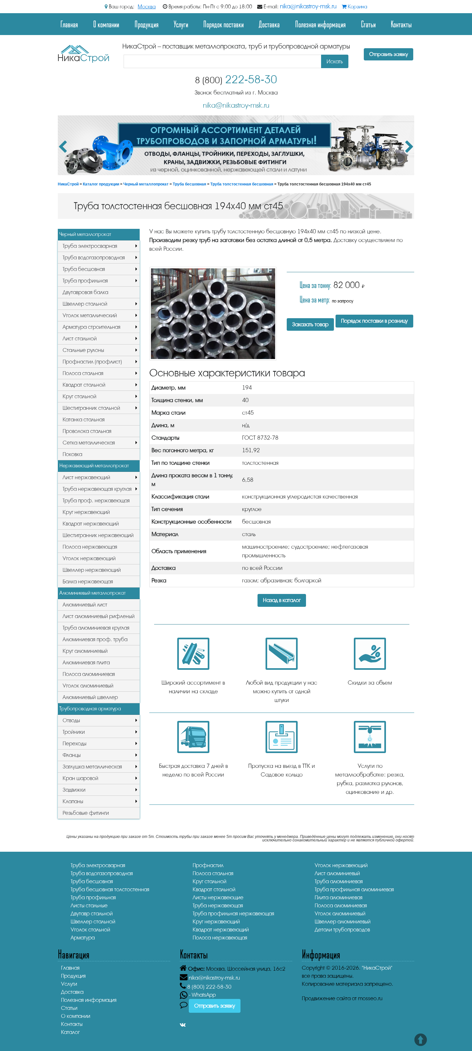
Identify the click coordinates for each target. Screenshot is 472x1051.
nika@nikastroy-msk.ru (308, 6)
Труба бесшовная (189, 184)
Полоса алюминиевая (89, 674)
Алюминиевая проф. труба (95, 639)
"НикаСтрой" (377, 968)
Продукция (147, 24)
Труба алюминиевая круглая (96, 628)
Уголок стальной (90, 930)
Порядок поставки (223, 24)
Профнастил (208, 865)
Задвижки (74, 790)
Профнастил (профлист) (92, 362)
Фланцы (72, 755)
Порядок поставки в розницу (374, 321)
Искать (335, 61)
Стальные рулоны (83, 350)
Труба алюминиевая (339, 881)
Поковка (72, 454)
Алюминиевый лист (85, 605)
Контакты (401, 24)
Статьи (368, 24)
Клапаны (73, 801)
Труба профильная (85, 281)
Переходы (74, 744)
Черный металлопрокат (146, 184)
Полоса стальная (83, 373)
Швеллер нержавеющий (92, 570)
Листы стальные (89, 906)
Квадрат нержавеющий (91, 524)
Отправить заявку (388, 54)
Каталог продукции (101, 184)
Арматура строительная (91, 327)
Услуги (181, 24)
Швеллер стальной (85, 304)
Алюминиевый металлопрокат (92, 593)
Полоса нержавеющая (90, 547)
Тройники (74, 732)
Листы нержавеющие (218, 897)
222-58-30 (236, 79)
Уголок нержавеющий (89, 558)
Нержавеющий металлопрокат (94, 466)
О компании (106, 24)
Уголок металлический (90, 315)
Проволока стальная (87, 431)
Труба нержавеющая (218, 906)
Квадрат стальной (84, 385)
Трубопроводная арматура (90, 709)
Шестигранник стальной (91, 408)
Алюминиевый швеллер (90, 697)
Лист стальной (80, 339)
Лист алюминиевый (337, 873)
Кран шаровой (80, 778)
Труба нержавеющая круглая (97, 489)
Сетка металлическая (89, 443)
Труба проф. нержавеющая (96, 501)
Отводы (71, 720)
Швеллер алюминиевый (343, 922)
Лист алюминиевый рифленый (99, 616)
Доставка (269, 24)
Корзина (356, 7)
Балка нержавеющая (88, 582)
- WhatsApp (202, 995)
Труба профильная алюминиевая (354, 889)
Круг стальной (79, 396)
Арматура (83, 938)
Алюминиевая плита (86, 663)
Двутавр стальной (92, 914)
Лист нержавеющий (86, 477)
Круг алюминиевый (85, 651)
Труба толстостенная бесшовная (241, 184)
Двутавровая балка (85, 292)
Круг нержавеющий (86, 512)
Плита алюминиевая (339, 897)
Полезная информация (320, 24)
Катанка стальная (84, 420)
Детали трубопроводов (342, 930)
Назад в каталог (282, 600)
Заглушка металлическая (92, 767)
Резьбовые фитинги (86, 813)
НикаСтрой (68, 184)
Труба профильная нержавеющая (233, 914)
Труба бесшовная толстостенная (110, 889)
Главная (69, 24)
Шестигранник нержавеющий (98, 535)
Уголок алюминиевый (88, 686)
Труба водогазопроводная (94, 258)
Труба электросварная (90, 246)
